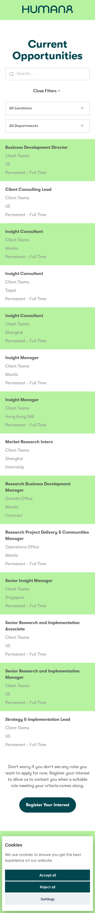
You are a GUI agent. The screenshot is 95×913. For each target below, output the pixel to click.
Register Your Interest (47, 805)
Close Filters (44, 91)
